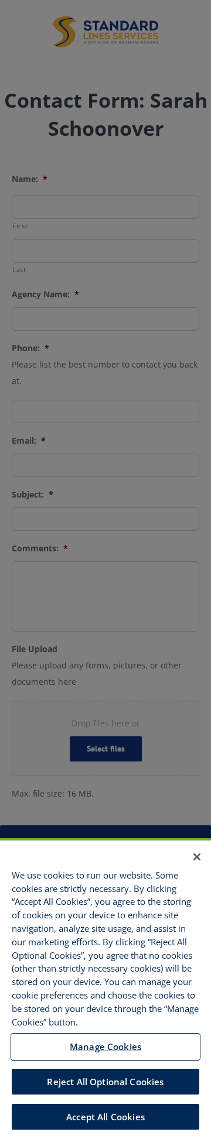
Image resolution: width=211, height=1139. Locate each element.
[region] (105, 988)
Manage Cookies (105, 1046)
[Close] (197, 857)
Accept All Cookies (105, 1117)
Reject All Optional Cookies (105, 1081)
